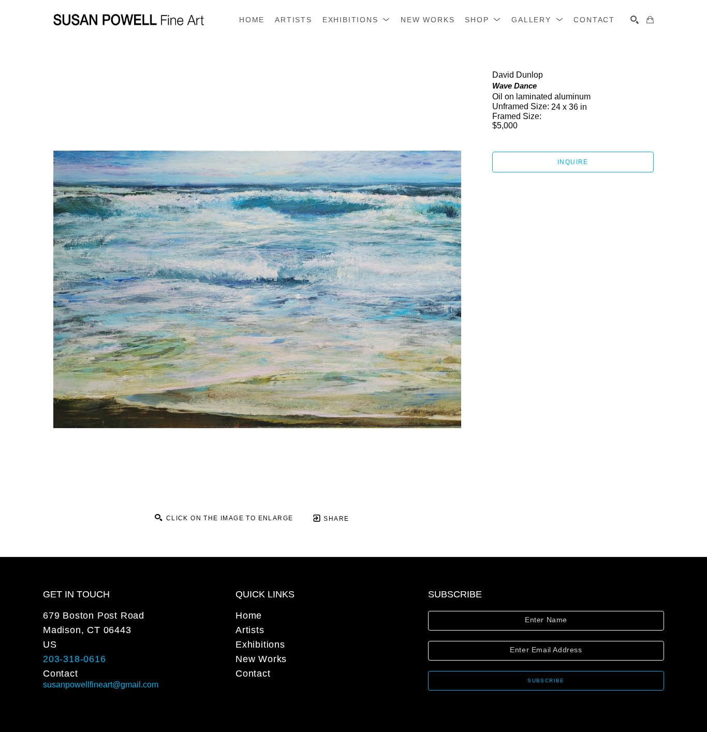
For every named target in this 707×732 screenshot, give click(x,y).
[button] (356, 20)
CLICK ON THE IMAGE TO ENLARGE (228, 518)
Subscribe (546, 680)
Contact (60, 673)
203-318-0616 (74, 659)
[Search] (634, 20)
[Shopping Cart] (650, 20)
